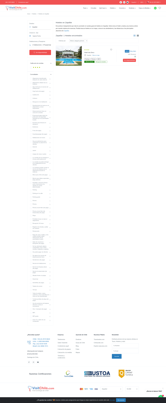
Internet (35, 147)
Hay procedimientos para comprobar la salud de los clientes (40, 142)
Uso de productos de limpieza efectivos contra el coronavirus (41, 305)
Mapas (78, 352)
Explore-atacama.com (100, 346)
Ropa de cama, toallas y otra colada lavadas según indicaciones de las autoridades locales (40, 237)
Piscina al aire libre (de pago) (41, 207)
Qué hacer (102, 8)
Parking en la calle (38, 193)
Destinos (131, 8)
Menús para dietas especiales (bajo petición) (41, 179)
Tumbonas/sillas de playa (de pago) (41, 299)
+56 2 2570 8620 (10, 2)
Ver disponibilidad (41, 52)
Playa (34, 215)
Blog (77, 346)
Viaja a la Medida (144, 8)
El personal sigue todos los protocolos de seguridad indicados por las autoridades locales (41, 117)
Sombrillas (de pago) (38, 282)
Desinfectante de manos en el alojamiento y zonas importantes (41, 107)
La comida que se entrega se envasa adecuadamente (41, 158)
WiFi (34, 312)
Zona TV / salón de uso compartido (39, 320)
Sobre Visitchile (62, 342)
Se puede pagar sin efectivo (40, 252)
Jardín (34, 150)
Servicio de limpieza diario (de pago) (40, 267)
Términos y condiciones (61, 356)
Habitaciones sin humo (39, 137)
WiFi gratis (35, 316)
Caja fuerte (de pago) (38, 91)
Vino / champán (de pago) (40, 309)
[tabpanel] (69, 56)
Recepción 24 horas (38, 223)
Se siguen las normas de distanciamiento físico (39, 256)
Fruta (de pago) (37, 130)
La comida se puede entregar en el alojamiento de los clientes (41, 163)
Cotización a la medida (65, 352)
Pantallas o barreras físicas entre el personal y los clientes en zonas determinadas (40, 185)
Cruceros (122, 8)
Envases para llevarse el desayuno (39, 123)
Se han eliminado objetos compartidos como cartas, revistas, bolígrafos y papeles (41, 247)
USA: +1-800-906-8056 (41, 341)
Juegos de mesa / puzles (39, 154)
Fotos (77, 349)
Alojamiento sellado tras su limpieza (40, 83)
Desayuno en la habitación (40, 102)
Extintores (35, 127)
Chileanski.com (98, 342)
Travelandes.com (99, 339)
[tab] (134, 36)
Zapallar (66, 30)
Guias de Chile (80, 342)
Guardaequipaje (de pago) (40, 134)
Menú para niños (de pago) (40, 174)
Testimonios (61, 339)
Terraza (35, 289)
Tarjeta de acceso (37, 286)
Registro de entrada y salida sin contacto (40, 227)
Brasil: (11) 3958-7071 (40, 346)
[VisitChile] (16, 8)
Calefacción (36, 94)
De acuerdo (121, 400)
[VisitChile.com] (40, 389)
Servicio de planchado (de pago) (40, 272)
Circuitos (93, 8)
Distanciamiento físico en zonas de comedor (39, 111)
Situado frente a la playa (39, 275)
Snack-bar (35, 279)
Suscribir (116, 356)
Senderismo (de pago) (39, 259)
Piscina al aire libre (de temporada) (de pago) (39, 211)
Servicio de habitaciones (39, 263)
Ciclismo (35, 98)
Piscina (34, 200)
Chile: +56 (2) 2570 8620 (41, 339)
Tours (84, 8)
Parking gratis (36, 197)
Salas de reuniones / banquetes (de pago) (38, 242)
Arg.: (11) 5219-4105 (40, 344)
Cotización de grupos (64, 349)
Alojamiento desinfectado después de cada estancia (40, 79)
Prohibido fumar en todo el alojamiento (40, 219)
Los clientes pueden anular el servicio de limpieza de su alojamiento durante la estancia (41, 170)
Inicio (28, 14)
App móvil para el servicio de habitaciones (40, 87)
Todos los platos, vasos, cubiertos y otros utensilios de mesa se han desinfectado (41, 295)
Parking (35, 189)
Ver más (112, 400)
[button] (134, 2)
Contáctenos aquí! (23, 2)
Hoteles (112, 8)
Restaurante (36, 231)
